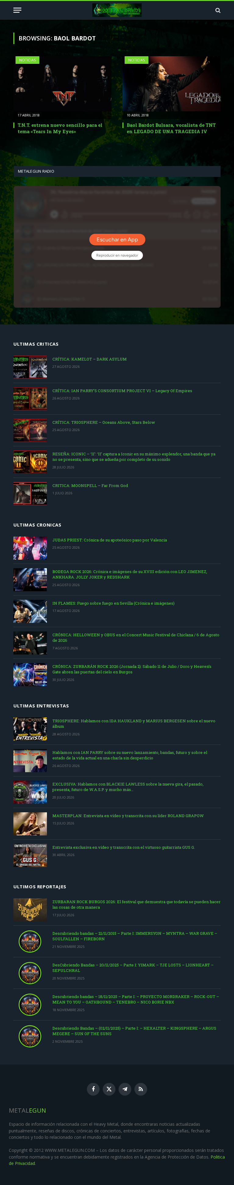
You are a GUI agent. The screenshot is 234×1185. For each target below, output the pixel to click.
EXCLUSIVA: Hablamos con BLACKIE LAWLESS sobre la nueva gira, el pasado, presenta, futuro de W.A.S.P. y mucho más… (128, 787)
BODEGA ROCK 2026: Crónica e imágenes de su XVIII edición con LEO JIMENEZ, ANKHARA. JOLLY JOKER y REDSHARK (129, 574)
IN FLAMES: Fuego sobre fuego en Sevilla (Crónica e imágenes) (113, 603)
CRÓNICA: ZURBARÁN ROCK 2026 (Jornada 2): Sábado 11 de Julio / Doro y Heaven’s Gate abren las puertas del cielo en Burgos (131, 669)
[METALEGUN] (117, 10)
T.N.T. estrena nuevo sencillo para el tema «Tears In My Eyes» (60, 128)
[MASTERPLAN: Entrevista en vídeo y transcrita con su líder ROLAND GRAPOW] (30, 823)
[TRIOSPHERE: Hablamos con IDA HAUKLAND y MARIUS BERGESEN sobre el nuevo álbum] (30, 729)
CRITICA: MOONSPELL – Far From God (90, 485)
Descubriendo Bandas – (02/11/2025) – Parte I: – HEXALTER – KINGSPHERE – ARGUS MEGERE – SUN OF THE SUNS (134, 1031)
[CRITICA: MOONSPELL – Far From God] (30, 493)
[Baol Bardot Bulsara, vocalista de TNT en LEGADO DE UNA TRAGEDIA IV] (171, 83)
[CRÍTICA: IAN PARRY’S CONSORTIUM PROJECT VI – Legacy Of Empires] (30, 398)
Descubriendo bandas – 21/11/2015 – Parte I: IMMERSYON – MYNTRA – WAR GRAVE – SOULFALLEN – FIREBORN (134, 936)
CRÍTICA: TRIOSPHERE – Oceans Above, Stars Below (103, 422)
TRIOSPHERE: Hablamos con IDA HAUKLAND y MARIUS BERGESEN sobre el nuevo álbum (133, 723)
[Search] (217, 10)
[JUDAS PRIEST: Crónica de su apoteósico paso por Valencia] (30, 548)
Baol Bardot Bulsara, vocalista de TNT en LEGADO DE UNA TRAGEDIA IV (171, 128)
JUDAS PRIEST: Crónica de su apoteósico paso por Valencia (109, 540)
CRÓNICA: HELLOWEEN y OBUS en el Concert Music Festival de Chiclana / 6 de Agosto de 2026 (135, 637)
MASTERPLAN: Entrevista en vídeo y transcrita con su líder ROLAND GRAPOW (128, 815)
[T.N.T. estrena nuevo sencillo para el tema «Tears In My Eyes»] (62, 83)
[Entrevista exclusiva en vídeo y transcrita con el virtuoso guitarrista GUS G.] (30, 855)
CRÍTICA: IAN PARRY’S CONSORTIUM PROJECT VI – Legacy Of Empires (122, 390)
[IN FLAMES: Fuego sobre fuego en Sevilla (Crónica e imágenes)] (30, 611)
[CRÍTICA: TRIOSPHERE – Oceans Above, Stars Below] (30, 430)
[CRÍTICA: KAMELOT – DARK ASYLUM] (30, 367)
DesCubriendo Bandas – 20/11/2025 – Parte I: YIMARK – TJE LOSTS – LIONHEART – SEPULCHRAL (133, 967)
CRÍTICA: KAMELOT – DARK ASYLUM (89, 359)
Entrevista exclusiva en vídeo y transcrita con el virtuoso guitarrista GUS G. (123, 847)
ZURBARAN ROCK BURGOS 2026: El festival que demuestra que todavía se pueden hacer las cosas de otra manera (136, 904)
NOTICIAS (27, 60)
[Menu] (17, 10)
